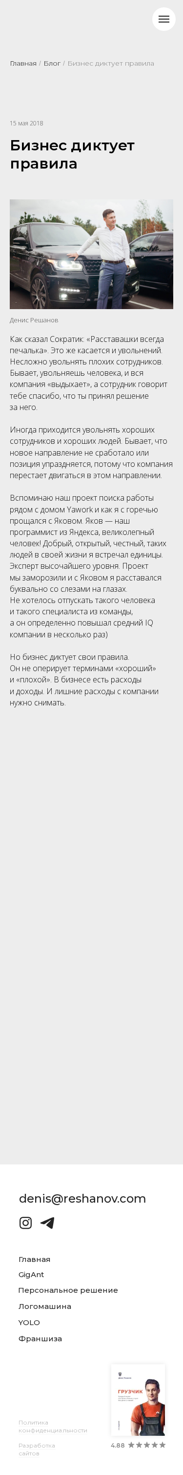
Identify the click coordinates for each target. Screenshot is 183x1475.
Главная (23, 63)
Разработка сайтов (37, 1449)
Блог (52, 63)
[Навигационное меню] (164, 19)
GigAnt (31, 1274)
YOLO (29, 1322)
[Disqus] (92, 871)
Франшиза (40, 1338)
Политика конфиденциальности (53, 1426)
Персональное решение (68, 1290)
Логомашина (45, 1306)
